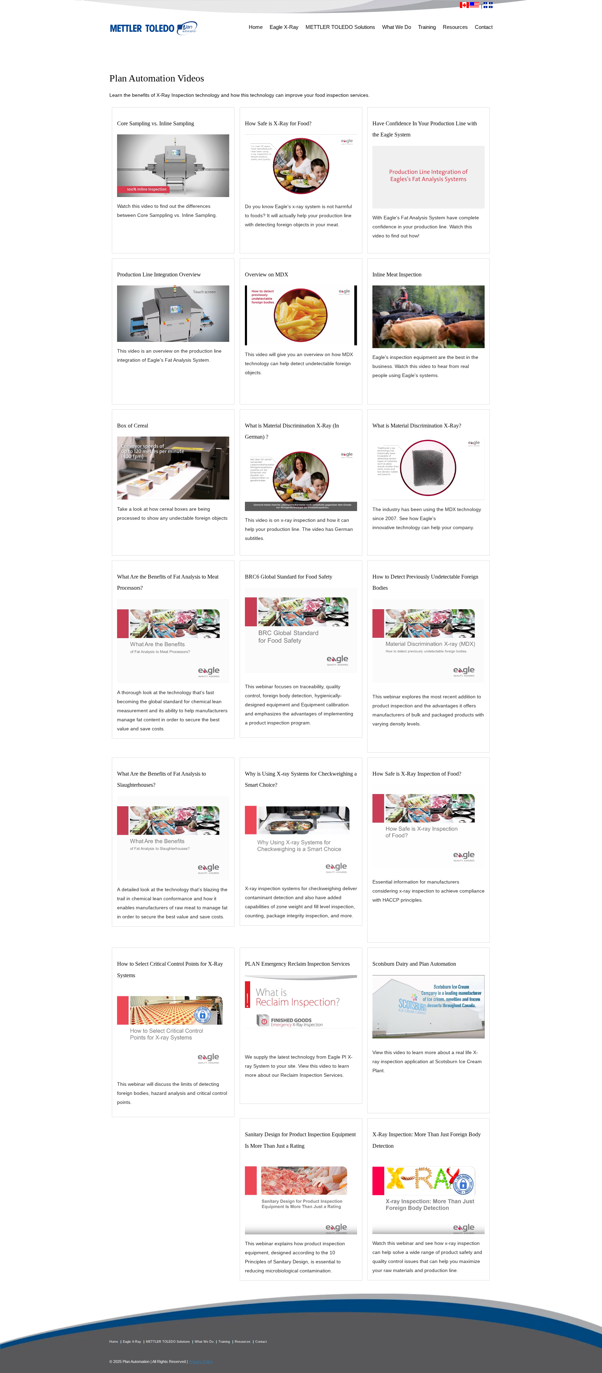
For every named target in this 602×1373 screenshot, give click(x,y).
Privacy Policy (201, 1361)
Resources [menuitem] (455, 27)
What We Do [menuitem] (396, 27)
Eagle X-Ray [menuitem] (284, 27)
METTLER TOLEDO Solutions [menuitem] (340, 27)
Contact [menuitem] (484, 27)
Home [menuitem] (256, 27)
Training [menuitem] (427, 27)
